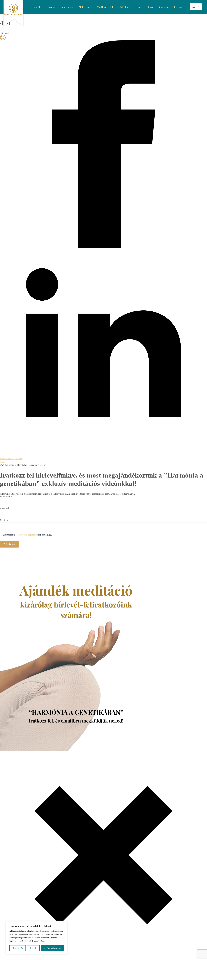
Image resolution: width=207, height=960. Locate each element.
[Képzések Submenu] (73, 7)
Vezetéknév (6, 496)
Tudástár (123, 7)
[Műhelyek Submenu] (91, 7)
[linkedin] (103, 455)
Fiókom (178, 7)
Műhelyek (84, 7)
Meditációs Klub (105, 7)
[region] (37, 937)
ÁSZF (3, 462)
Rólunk (51, 7)
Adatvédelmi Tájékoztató (11, 458)
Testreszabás (18, 948)
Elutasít (33, 948)
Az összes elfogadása (52, 948)
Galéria (149, 7)
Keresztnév (6, 508)
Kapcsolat (163, 7)
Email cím (5, 520)
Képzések (66, 7)
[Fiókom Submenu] (184, 7)
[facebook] (103, 247)
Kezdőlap (37, 7)
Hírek (137, 7)
